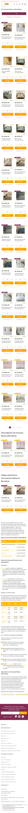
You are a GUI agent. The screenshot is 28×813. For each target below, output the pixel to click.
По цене (8, 17)
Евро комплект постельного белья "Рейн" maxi (19, 139)
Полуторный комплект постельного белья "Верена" (7, 37)
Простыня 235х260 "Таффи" (6, 72)
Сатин (3, 578)
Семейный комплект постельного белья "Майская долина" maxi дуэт (7, 341)
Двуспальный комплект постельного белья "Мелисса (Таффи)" (7, 308)
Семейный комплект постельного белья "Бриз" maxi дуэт (19, 341)
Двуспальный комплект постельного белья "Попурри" (7, 375)
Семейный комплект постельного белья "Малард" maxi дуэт (6, 273)
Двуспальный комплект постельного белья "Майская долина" (20, 38)
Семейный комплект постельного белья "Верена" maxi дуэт (6, 206)
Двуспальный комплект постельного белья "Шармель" (20, 308)
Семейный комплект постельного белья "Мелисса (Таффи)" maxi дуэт (20, 274)
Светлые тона (10, 664)
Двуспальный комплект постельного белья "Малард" (20, 240)
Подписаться (23, 713)
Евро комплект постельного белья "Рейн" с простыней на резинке (20, 72)
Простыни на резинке (6, 556)
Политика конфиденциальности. (8, 810)
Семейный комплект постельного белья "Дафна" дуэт (6, 105)
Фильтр (13, 13)
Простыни (4, 553)
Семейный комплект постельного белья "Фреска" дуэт (19, 105)
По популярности (16, 17)
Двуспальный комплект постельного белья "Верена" (20, 172)
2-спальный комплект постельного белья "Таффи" (6, 409)
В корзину (7, 46)
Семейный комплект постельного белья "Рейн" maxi (6, 139)
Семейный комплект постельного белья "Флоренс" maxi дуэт (19, 409)
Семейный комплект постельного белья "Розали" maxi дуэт (19, 375)
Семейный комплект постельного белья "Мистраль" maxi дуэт (6, 240)
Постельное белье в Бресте (8, 694)
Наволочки (4, 547)
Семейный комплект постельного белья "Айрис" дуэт (6, 173)
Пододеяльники (5, 550)
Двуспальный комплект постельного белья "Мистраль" (20, 206)
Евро (3, 616)
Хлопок (4, 568)
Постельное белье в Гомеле (22, 694)
